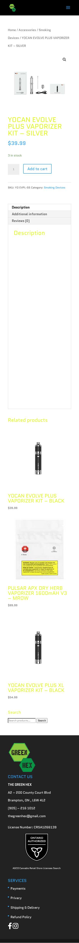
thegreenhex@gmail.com (27, 816)
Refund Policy (21, 917)
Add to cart (37, 168)
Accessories (27, 30)
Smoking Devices (54, 187)
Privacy (16, 898)
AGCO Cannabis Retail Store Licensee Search (37, 868)
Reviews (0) (21, 221)
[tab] (39, 207)
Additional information (29, 214)
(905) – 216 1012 (21, 808)
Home (12, 30)
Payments (18, 888)
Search (42, 720)
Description (21, 207)
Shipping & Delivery (25, 907)
